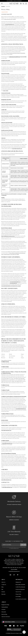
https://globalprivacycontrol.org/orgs (8, 236)
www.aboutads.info (13, 283)
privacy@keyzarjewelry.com (17, 148)
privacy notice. (5, 90)
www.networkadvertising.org (15, 281)
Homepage (3, 6)
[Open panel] (2, 3)
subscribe (23, 544)
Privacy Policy (23, 547)
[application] (24, 632)
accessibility (18, 596)
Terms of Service (14, 548)
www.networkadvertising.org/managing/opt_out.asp (11, 285)
